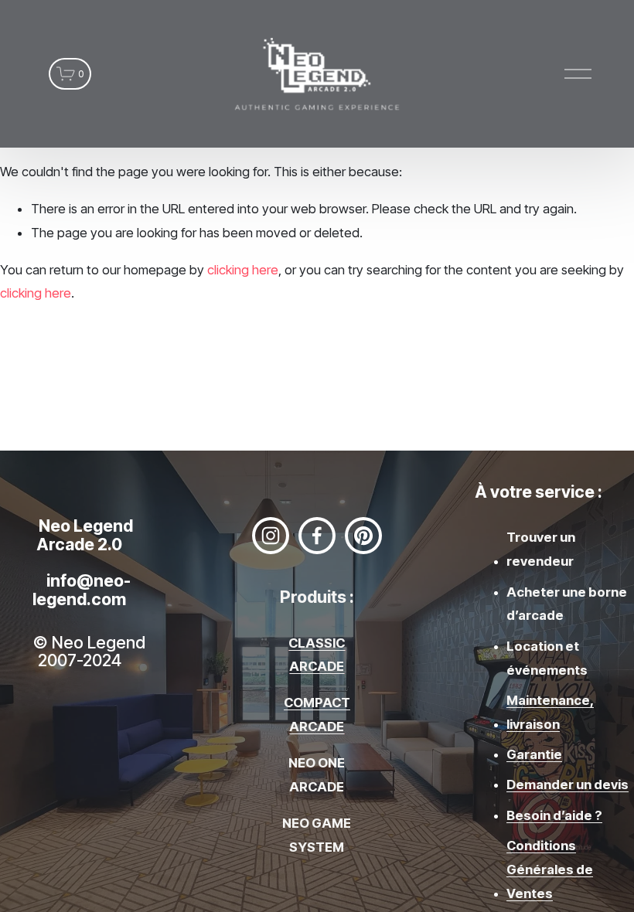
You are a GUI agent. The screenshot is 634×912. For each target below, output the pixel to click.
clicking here (242, 269)
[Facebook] (317, 535)
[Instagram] (270, 535)
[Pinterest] (363, 535)
